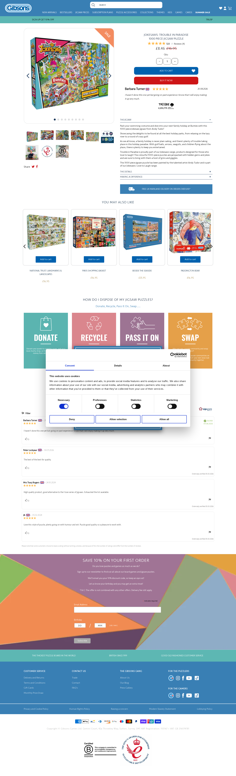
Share (27, 166)
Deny (72, 419)
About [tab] (166, 365)
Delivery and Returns (34, 677)
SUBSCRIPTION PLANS (102, 12)
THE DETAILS (126, 171)
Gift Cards (29, 687)
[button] (55, 119)
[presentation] (27, 75)
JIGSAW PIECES (82, 12)
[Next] (211, 246)
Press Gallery (126, 687)
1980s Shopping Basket (94, 270)
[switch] (100, 406)
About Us (125, 677)
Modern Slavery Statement (162, 708)
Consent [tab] (70, 365)
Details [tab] (118, 365)
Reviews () (179, 44)
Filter (28, 413)
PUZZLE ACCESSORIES (126, 12)
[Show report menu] (210, 439)
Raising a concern (119, 708)
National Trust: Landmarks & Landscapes (46, 272)
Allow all (164, 419)
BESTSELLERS (66, 12)
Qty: (166, 54)
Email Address (81, 604)
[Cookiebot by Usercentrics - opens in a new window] (173, 355)
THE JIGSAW (125, 119)
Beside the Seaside (142, 270)
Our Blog (124, 682)
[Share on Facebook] (37, 167)
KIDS (170, 12)
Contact (76, 682)
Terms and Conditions (34, 682)
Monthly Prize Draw (33, 692)
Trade (74, 677)
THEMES (161, 12)
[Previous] (25, 246)
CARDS (189, 12)
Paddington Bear (190, 270)
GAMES (178, 12)
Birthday (78, 619)
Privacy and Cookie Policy (36, 708)
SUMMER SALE (202, 12)
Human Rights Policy (79, 708)
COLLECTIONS (146, 12)
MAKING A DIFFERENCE (131, 176)
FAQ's (75, 687)
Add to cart (46, 259)
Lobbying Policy (204, 708)
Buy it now (166, 80)
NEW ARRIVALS (49, 12)
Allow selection (118, 419)
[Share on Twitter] (33, 167)
